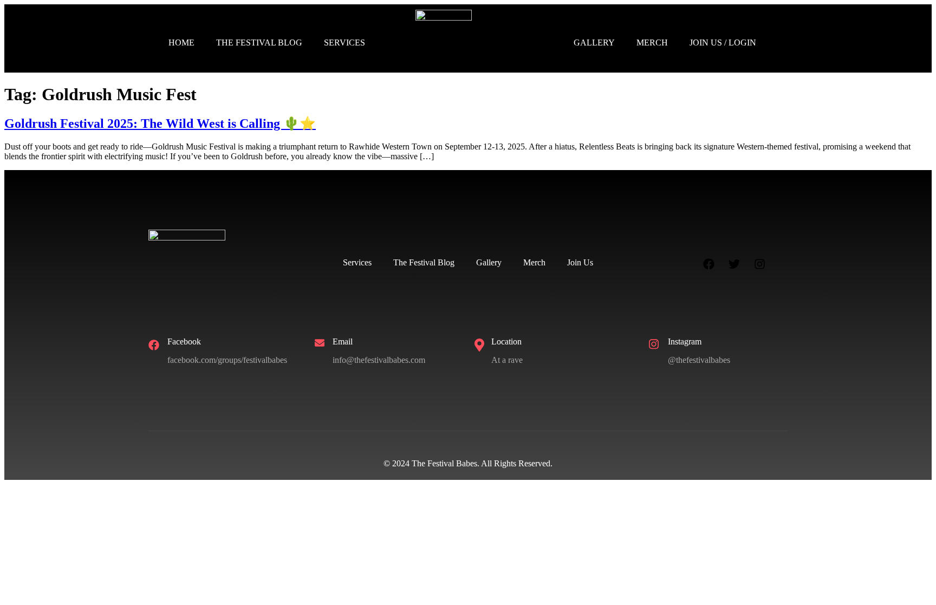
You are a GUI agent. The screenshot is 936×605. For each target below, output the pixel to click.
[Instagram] (760, 264)
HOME (181, 42)
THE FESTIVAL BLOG (259, 42)
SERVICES (344, 42)
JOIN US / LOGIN (723, 42)
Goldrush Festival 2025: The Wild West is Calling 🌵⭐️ (160, 123)
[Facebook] (709, 264)
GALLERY (594, 42)
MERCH (652, 42)
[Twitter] (734, 264)
